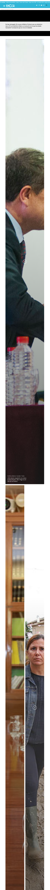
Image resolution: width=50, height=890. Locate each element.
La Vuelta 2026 (40, 2)
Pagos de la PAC (32, 2)
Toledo (22, 476)
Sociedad (18, 476)
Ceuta (17, 2)
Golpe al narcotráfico (10, 2)
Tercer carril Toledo (23, 2)
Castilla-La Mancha (11, 476)
